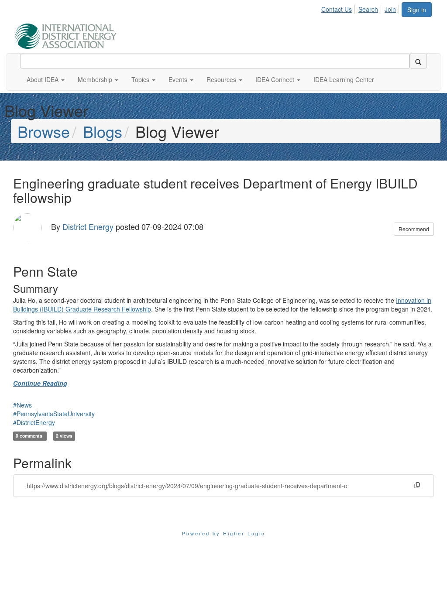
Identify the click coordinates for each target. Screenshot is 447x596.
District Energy (87, 226)
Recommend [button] (414, 229)
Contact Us (336, 9)
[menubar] (361, 8)
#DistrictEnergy (34, 422)
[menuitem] (339, 8)
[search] (418, 61)
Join (390, 9)
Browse (43, 131)
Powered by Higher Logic (223, 533)
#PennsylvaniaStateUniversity (54, 413)
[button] (45, 79)
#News (22, 405)
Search (368, 9)
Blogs (102, 131)
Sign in (416, 9)
